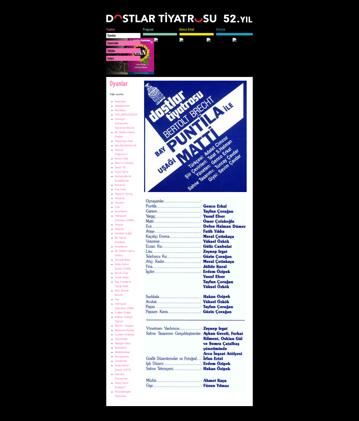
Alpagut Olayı (123, 343)
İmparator (120, 101)
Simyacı (119, 228)
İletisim (234, 32)
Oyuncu (119, 202)
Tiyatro (123, 32)
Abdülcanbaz (122, 352)
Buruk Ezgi (121, 272)
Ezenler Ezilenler (125, 334)
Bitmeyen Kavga (124, 330)
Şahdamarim (122, 105)
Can (117, 206)
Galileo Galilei (123, 312)
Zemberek (121, 360)
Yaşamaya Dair (124, 141)
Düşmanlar (121, 338)
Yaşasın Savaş (124, 193)
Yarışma (120, 198)
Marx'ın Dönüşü (124, 163)
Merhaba (120, 110)
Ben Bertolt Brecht (125, 145)
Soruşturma (122, 356)
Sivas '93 (120, 167)
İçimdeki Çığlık (123, 233)
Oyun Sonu (121, 171)
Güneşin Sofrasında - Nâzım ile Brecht (124, 123)
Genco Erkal (197, 32)
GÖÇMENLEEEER (126, 114)
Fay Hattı (120, 189)
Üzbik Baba (121, 277)
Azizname (121, 347)
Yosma (119, 224)
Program (160, 32)
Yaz (117, 299)
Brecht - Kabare (124, 325)
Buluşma (120, 185)
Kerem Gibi (121, 158)
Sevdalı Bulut (122, 259)
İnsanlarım (121, 211)
